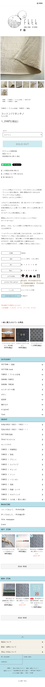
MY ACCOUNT (5, 657)
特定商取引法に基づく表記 (11, 156)
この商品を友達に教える (11, 170)
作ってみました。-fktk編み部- (13, 514)
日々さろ (24, 280)
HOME (3, 99)
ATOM (31, 673)
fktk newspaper (8, 519)
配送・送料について (31, 668)
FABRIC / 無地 (12, 101)
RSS (27, 673)
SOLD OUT (28, 99)
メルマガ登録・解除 (17, 673)
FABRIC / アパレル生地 (15, 99)
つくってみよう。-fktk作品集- (13, 509)
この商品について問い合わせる (13, 174)
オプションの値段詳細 (9, 151)
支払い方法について (18, 668)
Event (3, 524)
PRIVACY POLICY (36, 670)
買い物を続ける (8, 177)
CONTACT (4, 662)
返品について (6, 154)
